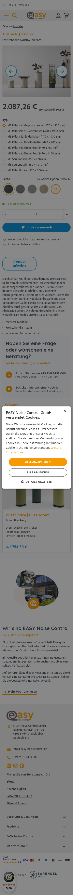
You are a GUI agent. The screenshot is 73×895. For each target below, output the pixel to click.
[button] (36, 482)
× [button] (64, 411)
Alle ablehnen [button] (38, 472)
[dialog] (36, 447)
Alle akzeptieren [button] (38, 462)
